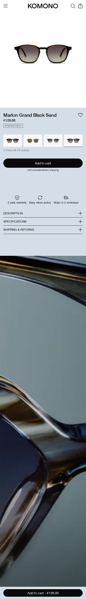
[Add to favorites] (80, 115)
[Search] (73, 6)
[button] (16, 150)
